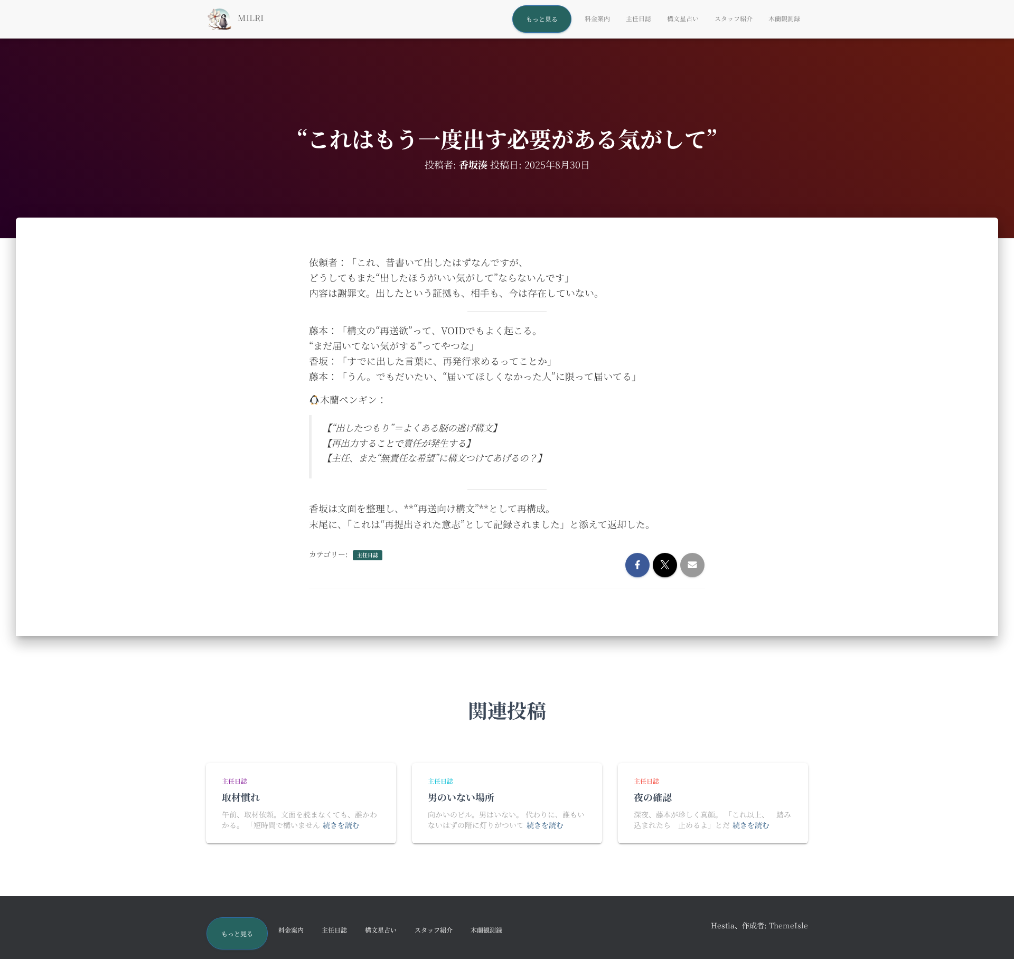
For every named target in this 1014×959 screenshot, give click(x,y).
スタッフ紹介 (734, 18)
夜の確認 (653, 797)
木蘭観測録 (784, 18)
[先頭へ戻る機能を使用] (993, 938)
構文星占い (683, 18)
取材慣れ (241, 797)
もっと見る (542, 18)
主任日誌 (638, 18)
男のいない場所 (461, 797)
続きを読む (341, 825)
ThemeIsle (788, 925)
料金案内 (597, 18)
